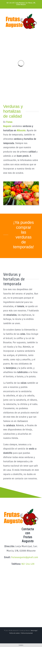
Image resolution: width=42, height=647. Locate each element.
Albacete (21, 130)
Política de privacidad (27, 633)
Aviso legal (34, 630)
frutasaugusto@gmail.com (24, 557)
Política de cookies (14, 633)
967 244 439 (27, 563)
